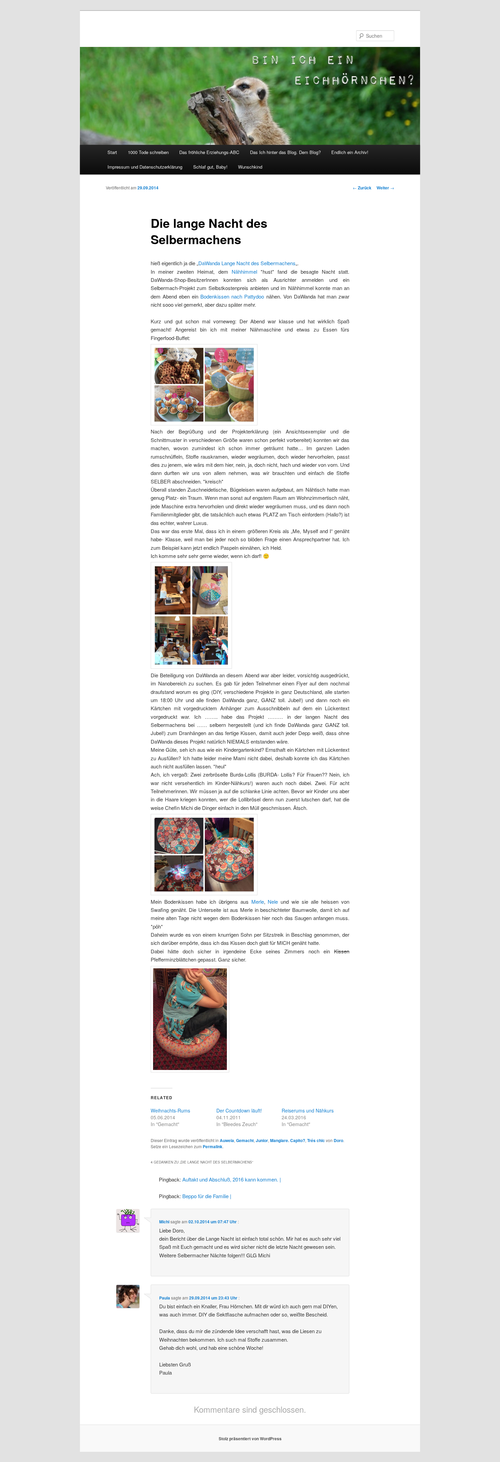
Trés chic (316, 1140)
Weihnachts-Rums (170, 1110)
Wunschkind (250, 167)
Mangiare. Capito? (287, 1140)
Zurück (362, 188)
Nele (273, 901)
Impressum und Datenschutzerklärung (144, 167)
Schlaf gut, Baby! (210, 167)
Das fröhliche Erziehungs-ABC (209, 152)
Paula (164, 1298)
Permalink (212, 1146)
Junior (262, 1140)
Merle (257, 901)
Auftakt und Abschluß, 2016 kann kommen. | (231, 1179)
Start (112, 152)
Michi (164, 1222)
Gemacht (245, 1140)
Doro (338, 1140)
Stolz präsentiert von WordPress (250, 1438)
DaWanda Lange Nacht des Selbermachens (247, 263)
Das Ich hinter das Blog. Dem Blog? (285, 152)
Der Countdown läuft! (239, 1110)
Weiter (385, 188)
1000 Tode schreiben (148, 152)
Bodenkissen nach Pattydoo (232, 296)
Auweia (227, 1140)
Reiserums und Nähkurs (308, 1110)
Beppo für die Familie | (206, 1196)
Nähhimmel (244, 271)
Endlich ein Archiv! (349, 152)
